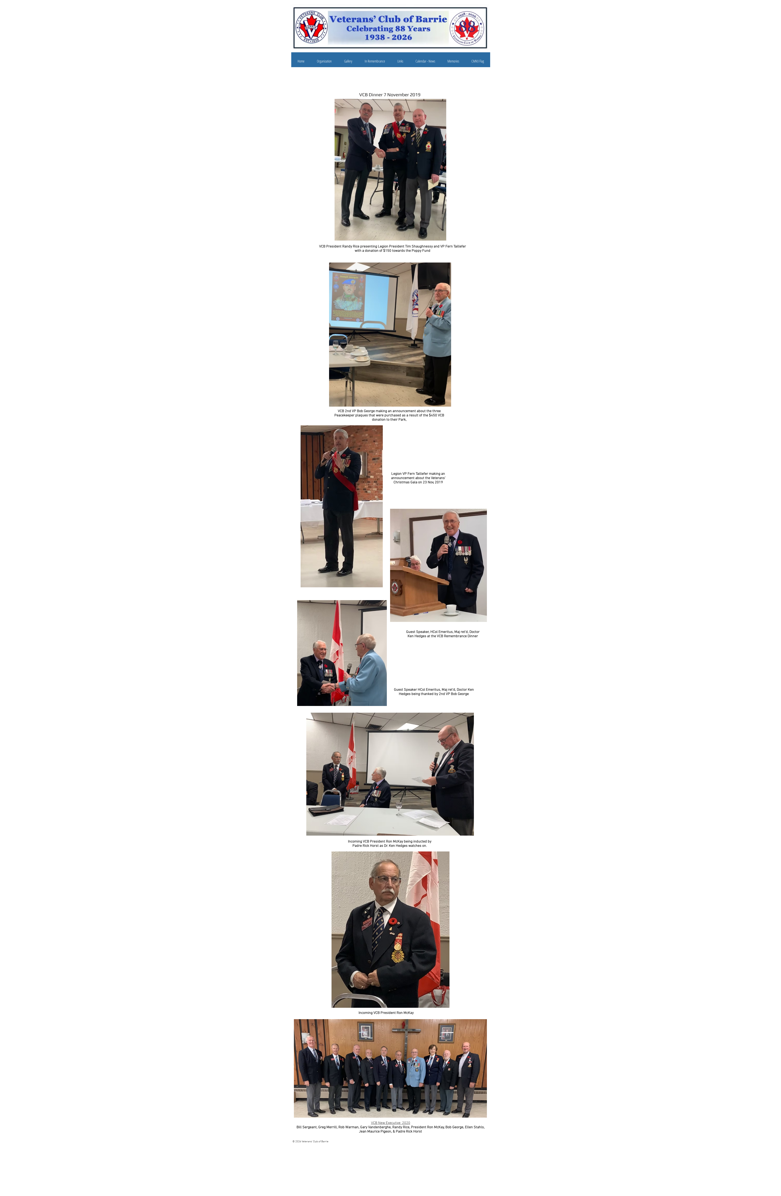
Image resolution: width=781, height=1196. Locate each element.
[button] (324, 61)
